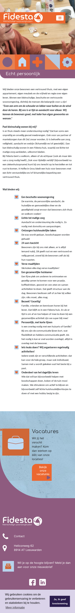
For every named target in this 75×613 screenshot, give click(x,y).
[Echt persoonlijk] (37, 35)
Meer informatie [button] (15, 607)
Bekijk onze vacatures (42, 470)
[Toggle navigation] (60, 18)
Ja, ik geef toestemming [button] (60, 601)
